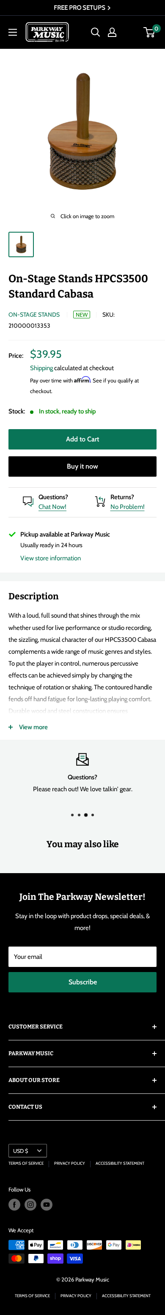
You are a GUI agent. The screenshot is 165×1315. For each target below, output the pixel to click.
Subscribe (83, 982)
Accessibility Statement (120, 1163)
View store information (50, 558)
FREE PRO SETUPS (80, 7)
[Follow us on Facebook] (14, 1205)
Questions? (53, 497)
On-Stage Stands (34, 314)
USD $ (20, 1151)
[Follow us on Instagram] (30, 1205)
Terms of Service (26, 1163)
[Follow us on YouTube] (46, 1205)
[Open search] (95, 32)
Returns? (122, 497)
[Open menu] (12, 32)
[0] (149, 32)
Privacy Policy (69, 1163)
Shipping (41, 368)
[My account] (112, 32)
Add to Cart (82, 439)
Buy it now (82, 466)
